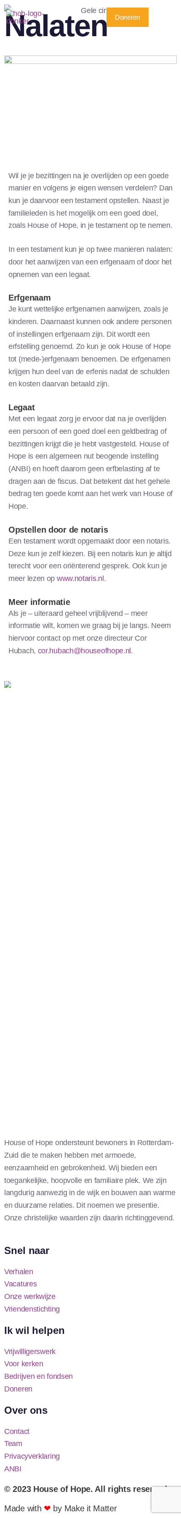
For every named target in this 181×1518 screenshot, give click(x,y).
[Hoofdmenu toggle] (167, 17)
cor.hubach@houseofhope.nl (84, 651)
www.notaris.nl (80, 578)
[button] (127, 17)
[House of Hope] (27, 17)
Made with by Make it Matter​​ (60, 1508)
